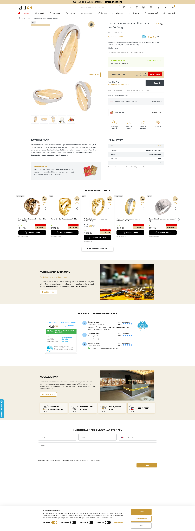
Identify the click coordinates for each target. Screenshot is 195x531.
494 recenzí (160, 37)
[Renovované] (32, 207)
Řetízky (104, 13)
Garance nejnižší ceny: (117, 84)
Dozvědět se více (48, 292)
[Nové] (65, 207)
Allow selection (141, 519)
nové (157, 146)
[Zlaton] (25, 7)
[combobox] (97, 7)
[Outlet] (163, 207)
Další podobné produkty (97, 249)
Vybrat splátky (157, 101)
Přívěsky (135, 13)
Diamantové (153, 13)
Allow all (141, 512)
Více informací (157, 112)
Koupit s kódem (155, 74)
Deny (141, 525)
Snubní (41, 13)
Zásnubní (56, 13)
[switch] (73, 522)
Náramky (119, 13)
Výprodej (25, 13)
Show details (118, 522)
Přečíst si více (113, 48)
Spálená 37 (124, 63)
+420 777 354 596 (132, 90)
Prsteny (72, 13)
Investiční (171, 13)
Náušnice (88, 13)
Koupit (156, 83)
